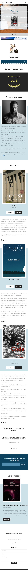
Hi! (4, 155)
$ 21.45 (3, 422)
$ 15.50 (3, 240)
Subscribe (23, 464)
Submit (14, 562)
